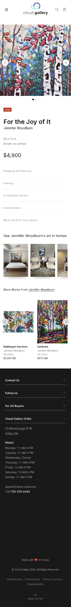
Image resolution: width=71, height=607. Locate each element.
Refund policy (15, 579)
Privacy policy (32, 579)
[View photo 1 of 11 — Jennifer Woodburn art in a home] (15, 260)
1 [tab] (33, 99)
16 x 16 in (42, 354)
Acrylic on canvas (14, 143)
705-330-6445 (20, 491)
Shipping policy (35, 584)
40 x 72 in (9, 139)
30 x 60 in (8, 354)
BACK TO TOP (35, 598)
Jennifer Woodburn (18, 128)
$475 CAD (42, 358)
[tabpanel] (35, 60)
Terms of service (52, 579)
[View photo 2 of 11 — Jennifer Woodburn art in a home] (43, 260)
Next (66, 62)
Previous (5, 62)
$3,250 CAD (9, 358)
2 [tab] (35, 99)
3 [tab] (38, 99)
